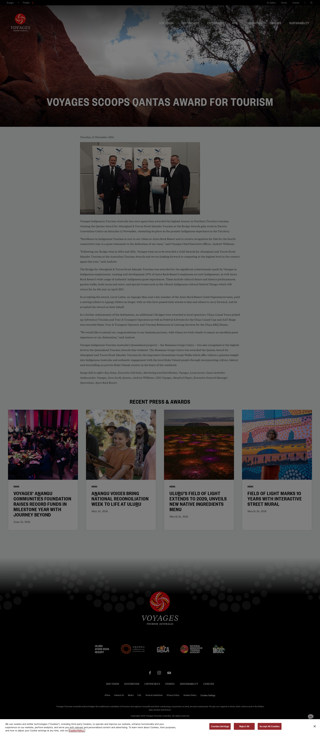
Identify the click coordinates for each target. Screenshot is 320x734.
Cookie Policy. (77, 730)
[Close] (314, 726)
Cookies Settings (220, 726)
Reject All (244, 726)
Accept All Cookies (270, 726)
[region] (160, 726)
